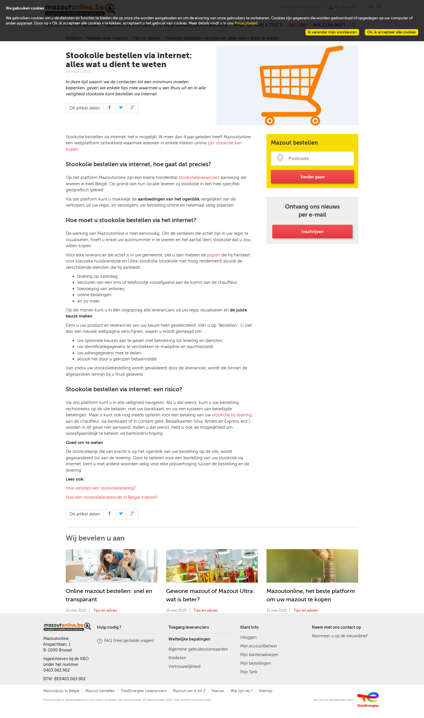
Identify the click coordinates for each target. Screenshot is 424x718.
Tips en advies (105, 610)
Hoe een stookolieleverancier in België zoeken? (111, 497)
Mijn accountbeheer (258, 646)
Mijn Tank (248, 672)
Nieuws (218, 691)
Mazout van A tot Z (189, 691)
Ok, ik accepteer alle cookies (391, 32)
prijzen (213, 255)
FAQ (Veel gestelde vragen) (129, 640)
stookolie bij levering (232, 414)
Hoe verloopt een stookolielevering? (101, 488)
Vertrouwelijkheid (184, 666)
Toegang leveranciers (188, 627)
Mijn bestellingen (255, 663)
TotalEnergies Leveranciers (144, 691)
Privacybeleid (246, 23)
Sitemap (266, 691)
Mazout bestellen (100, 691)
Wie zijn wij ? (241, 691)
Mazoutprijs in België (61, 691)
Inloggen (248, 637)
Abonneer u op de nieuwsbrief (339, 636)
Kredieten (177, 657)
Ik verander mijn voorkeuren (332, 32)
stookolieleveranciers (199, 177)
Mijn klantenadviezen (259, 654)
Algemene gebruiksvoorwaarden (198, 649)
